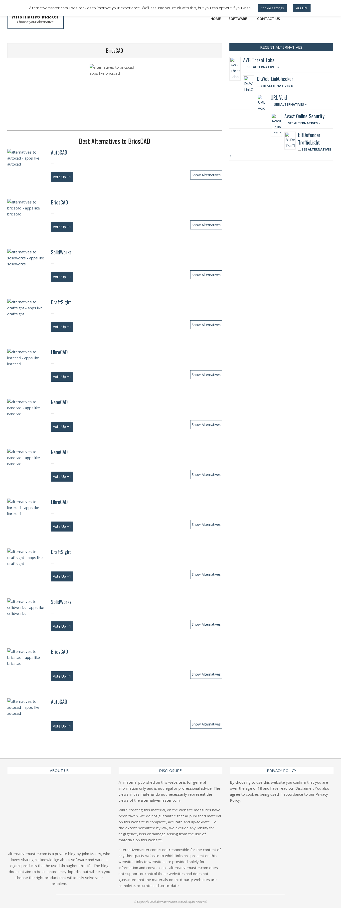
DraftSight (61, 302)
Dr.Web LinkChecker (275, 78)
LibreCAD (59, 352)
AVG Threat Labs (258, 60)
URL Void (279, 97)
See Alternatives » (262, 67)
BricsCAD (59, 202)
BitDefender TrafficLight (309, 138)
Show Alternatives (206, 175)
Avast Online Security (304, 116)
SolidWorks (61, 252)
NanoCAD (59, 402)
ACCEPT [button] (302, 8)
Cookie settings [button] (272, 8)
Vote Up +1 (62, 177)
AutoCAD (59, 152)
